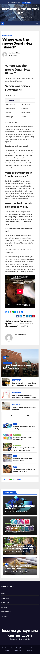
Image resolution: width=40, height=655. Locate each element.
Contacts (7, 650)
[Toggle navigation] (20, 23)
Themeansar (34, 648)
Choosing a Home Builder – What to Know (19, 567)
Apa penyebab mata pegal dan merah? (26, 323)
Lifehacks (4, 607)
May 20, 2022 (10, 531)
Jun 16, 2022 (10, 511)
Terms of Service (18, 650)
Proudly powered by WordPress (10, 648)
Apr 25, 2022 (10, 551)
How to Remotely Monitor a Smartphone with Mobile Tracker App (24, 397)
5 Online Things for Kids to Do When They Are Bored (19, 547)
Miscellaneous (7, 35)
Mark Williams (15, 53)
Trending (4, 616)
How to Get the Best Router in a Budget (20, 507)
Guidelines (5, 598)
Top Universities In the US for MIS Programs (19, 366)
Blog (15, 424)
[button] (37, 23)
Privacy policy (29, 650)
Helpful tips (17, 434)
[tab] (11, 415)
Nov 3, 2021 (9, 373)
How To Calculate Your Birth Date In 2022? (20, 527)
